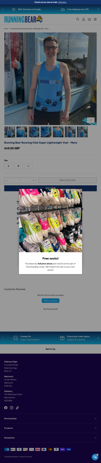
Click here (62, 2)
